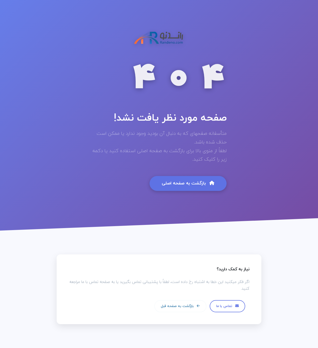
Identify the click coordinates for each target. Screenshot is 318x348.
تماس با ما (224, 306)
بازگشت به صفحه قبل (178, 306)
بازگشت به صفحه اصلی (184, 183)
